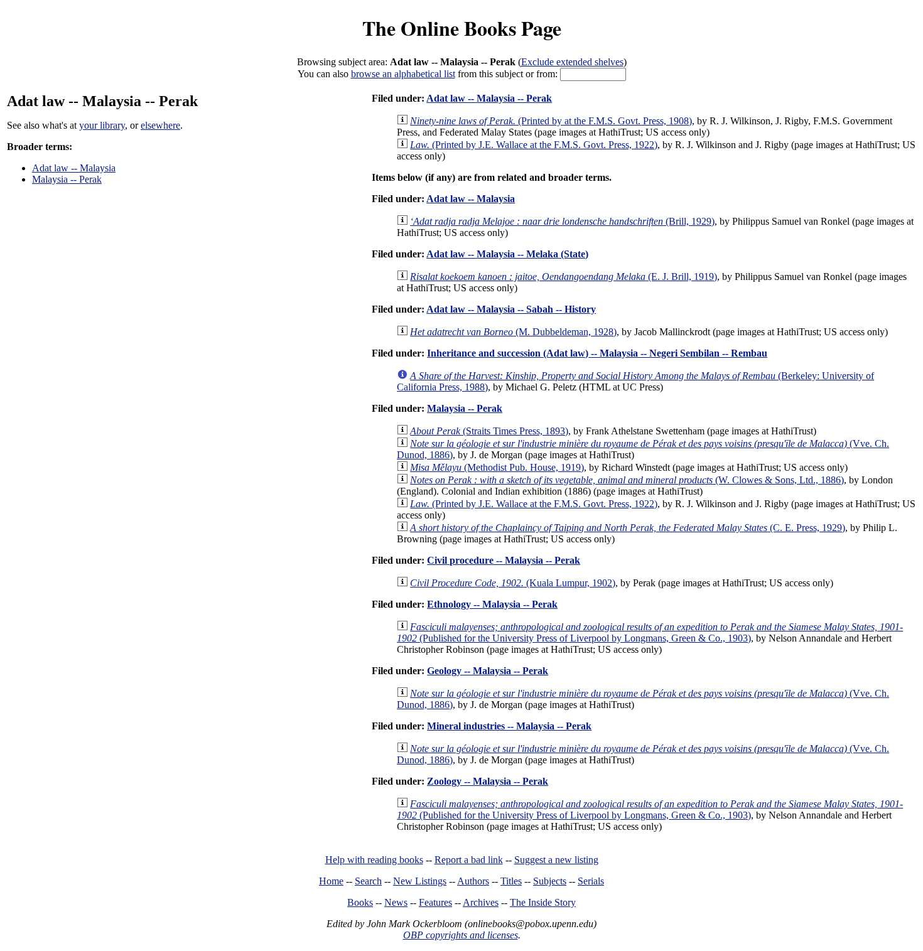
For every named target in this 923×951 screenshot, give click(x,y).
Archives (481, 902)
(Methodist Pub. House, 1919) (497, 467)
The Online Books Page (461, 28)
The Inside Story (543, 902)
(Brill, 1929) (562, 221)
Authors (473, 881)
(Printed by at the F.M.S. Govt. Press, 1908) (551, 121)
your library (102, 125)
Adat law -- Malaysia (74, 168)
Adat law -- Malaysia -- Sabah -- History (511, 309)
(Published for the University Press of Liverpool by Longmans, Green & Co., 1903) (650, 632)
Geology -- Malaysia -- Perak (487, 670)
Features (435, 902)
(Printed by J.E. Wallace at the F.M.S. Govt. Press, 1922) (533, 144)
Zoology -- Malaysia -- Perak (487, 781)
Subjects (549, 881)
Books (360, 902)
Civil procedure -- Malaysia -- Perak (503, 560)
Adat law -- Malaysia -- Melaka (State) (507, 254)
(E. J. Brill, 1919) (563, 276)
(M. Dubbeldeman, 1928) (513, 331)
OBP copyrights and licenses (460, 935)
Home (331, 881)
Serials (591, 881)
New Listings (419, 881)
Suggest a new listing (556, 859)
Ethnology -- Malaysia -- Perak (492, 604)
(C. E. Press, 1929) (627, 527)
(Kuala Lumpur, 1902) (512, 583)
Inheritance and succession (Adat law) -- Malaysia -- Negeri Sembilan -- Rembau (597, 353)
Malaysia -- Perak (67, 179)
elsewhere (160, 125)
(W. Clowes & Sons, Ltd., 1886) (627, 480)
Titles (511, 881)
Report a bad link (469, 859)
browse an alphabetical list (403, 73)
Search (368, 881)
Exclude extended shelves (572, 61)
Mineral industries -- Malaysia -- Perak (509, 726)
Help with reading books (374, 859)
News (396, 902)
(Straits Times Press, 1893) (489, 431)
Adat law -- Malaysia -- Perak (489, 98)
